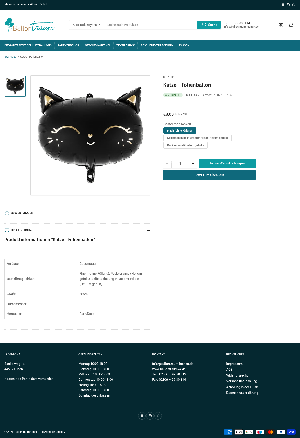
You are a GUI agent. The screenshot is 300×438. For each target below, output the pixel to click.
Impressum (234, 364)
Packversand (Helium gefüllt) (185, 145)
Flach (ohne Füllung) (180, 130)
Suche (212, 25)
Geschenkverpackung (157, 45)
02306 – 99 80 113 (172, 374)
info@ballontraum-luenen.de (172, 364)
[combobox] (163, 24)
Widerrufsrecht (237, 375)
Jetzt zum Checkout (209, 175)
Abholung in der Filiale (242, 387)
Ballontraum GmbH (26, 431)
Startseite (10, 56)
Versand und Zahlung (241, 381)
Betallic (169, 77)
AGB (229, 369)
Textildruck (125, 45)
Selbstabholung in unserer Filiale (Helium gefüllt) (197, 137)
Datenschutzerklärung (242, 393)
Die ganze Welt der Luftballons (28, 45)
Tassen (184, 45)
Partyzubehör (68, 45)
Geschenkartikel (97, 45)
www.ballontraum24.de (169, 369)
